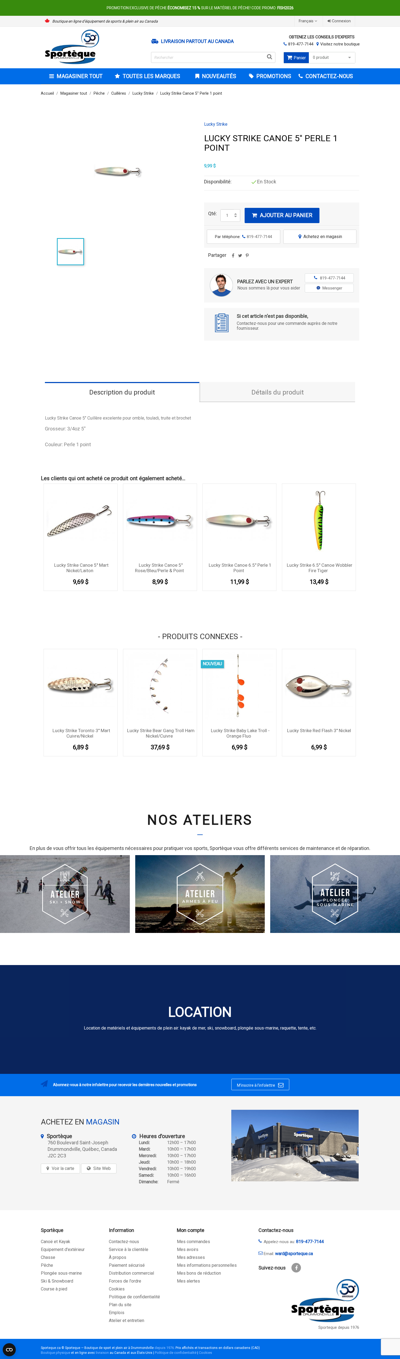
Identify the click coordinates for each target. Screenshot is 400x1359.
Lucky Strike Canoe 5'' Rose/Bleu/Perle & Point (159, 567)
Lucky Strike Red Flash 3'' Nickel (319, 730)
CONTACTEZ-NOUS (328, 76)
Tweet (240, 257)
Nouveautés (218, 76)
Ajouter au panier (282, 215)
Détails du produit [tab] (277, 392)
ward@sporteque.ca (294, 1253)
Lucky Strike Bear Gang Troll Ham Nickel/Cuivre (161, 733)
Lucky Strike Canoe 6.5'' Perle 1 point (240, 567)
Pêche (47, 1265)
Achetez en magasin (320, 236)
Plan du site (120, 1304)
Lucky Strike (215, 124)
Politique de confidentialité (134, 1296)
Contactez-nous (124, 1241)
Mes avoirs (187, 1249)
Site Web (102, 1168)
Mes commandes (193, 1241)
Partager (233, 257)
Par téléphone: (243, 236)
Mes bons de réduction (199, 1273)
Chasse (48, 1257)
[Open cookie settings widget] (9, 1349)
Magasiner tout (80, 76)
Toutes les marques (151, 76)
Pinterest (247, 257)
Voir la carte (63, 1168)
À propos (117, 1257)
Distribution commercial (131, 1273)
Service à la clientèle (128, 1249)
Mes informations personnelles (207, 1265)
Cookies (117, 1289)
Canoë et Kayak (55, 1241)
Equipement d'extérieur (63, 1249)
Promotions (273, 76)
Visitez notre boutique (340, 44)
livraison (102, 1353)
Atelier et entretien (126, 1320)
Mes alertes (188, 1281)
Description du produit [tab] (122, 392)
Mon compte (190, 1230)
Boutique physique (55, 1353)
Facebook (296, 1267)
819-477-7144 (300, 44)
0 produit (321, 57)
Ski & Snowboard (57, 1281)
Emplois (116, 1312)
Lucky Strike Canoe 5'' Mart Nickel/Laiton (81, 567)
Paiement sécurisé (127, 1265)
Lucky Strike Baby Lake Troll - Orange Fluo (240, 733)
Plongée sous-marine (61, 1273)
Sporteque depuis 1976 (338, 1327)
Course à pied (54, 1289)
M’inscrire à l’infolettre (260, 1085)
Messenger (332, 288)
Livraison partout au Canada (197, 41)
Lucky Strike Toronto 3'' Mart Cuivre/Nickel (81, 733)
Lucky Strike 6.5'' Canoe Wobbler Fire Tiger (319, 567)
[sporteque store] (295, 1145)
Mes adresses (191, 1257)
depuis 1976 (164, 1348)
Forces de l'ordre (125, 1281)
